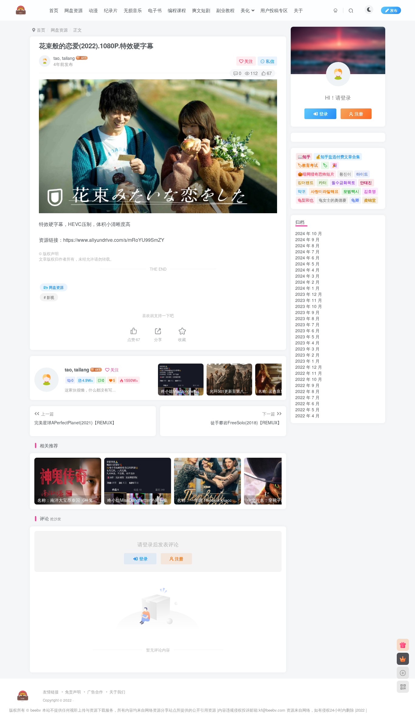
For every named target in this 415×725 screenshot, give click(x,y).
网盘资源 (73, 10)
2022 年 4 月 (307, 415)
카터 (323, 182)
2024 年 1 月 (307, 288)
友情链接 (51, 692)
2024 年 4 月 (307, 270)
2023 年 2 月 (307, 355)
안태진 (366, 182)
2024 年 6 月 (307, 258)
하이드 (362, 174)
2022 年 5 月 (307, 409)
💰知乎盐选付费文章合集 (338, 156)
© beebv (33, 710)
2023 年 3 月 (307, 349)
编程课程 (177, 10)
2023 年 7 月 (307, 324)
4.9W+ (87, 380)
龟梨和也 (306, 200)
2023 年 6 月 (307, 330)
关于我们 (117, 692)
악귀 (302, 191)
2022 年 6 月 (307, 403)
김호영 (370, 191)
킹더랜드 (306, 182)
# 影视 (49, 297)
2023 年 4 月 (307, 343)
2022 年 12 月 (308, 367)
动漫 (93, 10)
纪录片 (111, 10)
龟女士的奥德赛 (332, 200)
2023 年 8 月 (307, 318)
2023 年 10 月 (308, 306)
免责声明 (73, 692)
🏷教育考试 (308, 165)
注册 (179, 559)
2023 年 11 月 (308, 300)
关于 (298, 10)
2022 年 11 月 (308, 373)
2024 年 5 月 (307, 264)
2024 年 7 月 (307, 251)
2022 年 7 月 (307, 397)
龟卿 (355, 200)
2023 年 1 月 (307, 361)
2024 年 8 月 (307, 245)
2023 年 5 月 (307, 336)
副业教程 (225, 10)
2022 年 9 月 (307, 385)
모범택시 (351, 191)
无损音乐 (133, 10)
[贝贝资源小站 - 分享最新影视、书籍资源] (23, 695)
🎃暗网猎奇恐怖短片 (316, 174)
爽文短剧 (201, 10)
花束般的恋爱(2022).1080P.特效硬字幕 (96, 45)
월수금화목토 (343, 182)
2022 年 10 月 (308, 379)
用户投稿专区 (274, 10)
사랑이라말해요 (324, 191)
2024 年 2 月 (307, 282)
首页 (53, 10)
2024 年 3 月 (307, 276)
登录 (143, 559)
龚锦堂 (370, 200)
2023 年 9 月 (307, 312)
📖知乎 (304, 156)
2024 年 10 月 (308, 233)
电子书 (155, 10)
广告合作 (95, 692)
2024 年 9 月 (307, 239)
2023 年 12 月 (308, 294)
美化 (245, 10)
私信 (270, 61)
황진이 (345, 174)
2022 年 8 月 (307, 391)
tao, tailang (64, 58)
